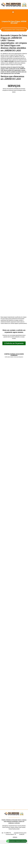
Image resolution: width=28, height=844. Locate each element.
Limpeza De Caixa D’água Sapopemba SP (13, 620)
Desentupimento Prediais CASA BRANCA (13, 716)
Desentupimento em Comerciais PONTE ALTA (12, 635)
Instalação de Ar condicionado (13, 262)
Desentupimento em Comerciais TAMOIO (13, 613)
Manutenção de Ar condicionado (12, 119)
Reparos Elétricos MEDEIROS (12, 760)
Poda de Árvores (12, 155)
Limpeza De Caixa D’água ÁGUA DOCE (12, 473)
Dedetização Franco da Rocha (12, 517)
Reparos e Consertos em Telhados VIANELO (12, 576)
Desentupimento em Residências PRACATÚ (12, 679)
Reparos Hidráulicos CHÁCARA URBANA (13, 547)
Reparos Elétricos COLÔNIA (13, 451)
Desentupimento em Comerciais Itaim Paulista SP (12, 554)
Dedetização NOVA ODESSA (13, 657)
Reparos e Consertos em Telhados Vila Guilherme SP (12, 745)
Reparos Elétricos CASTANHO (12, 723)
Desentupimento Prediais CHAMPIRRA (12, 642)
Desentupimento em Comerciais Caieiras (13, 525)
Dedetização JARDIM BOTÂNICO (13, 400)
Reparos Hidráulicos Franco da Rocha (12, 701)
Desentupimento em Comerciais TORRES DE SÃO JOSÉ (13, 591)
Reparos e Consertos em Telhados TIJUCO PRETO (12, 488)
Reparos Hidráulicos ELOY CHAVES (13, 767)
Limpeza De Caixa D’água (12, 299)
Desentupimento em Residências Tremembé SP (13, 694)
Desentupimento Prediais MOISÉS (13, 444)
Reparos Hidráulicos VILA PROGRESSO (12, 569)
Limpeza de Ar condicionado (12, 226)
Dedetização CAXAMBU (12, 664)
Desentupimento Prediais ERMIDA (13, 363)
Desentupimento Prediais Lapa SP (13, 598)
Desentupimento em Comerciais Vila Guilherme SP (12, 422)
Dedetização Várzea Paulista (13, 407)
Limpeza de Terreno (13, 191)
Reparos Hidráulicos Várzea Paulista (12, 370)
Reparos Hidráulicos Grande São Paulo (12, 510)
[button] (13, 12)
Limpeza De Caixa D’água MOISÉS (13, 782)
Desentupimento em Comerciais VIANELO (13, 429)
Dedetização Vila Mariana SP (13, 789)
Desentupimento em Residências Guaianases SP (13, 532)
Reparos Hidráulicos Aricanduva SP (12, 495)
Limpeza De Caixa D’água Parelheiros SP (13, 672)
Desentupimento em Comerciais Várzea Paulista (13, 466)
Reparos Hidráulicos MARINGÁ (12, 378)
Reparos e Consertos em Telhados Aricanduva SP (13, 738)
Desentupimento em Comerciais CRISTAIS (13, 385)
